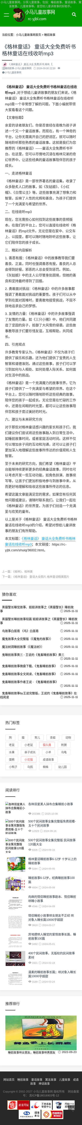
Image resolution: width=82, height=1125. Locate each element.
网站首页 (9, 1079)
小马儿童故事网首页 (28, 34)
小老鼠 (28, 744)
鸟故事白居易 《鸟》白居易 (20, 631)
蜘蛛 (45, 766)
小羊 (48, 752)
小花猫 (28, 759)
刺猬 (64, 744)
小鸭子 (13, 766)
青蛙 (53, 737)
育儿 (37, 737)
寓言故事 (50, 1079)
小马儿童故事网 (38, 19)
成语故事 (48, 759)
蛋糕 (12, 759)
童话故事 (36, 1079)
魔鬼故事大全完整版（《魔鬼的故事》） (27, 639)
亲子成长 (30, 752)
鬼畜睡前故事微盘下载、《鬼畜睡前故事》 (29, 666)
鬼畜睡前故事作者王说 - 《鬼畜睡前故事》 (30, 682)
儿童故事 (64, 1079)
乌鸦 (30, 766)
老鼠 (12, 744)
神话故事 (44, 1083)
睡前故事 (49, 34)
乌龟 (64, 752)
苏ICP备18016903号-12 (44, 1095)
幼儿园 (62, 766)
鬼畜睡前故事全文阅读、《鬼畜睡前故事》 (29, 674)
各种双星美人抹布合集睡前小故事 (50, 804)
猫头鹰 (47, 744)
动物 (68, 737)
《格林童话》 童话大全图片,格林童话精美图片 (41, 576)
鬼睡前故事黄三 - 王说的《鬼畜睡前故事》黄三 (33, 654)
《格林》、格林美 (23, 571)
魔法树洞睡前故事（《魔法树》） (23, 646)
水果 (12, 752)
